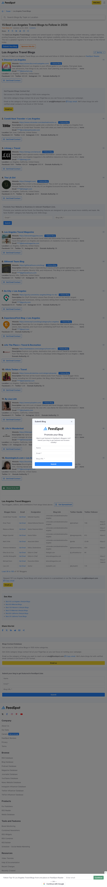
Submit (53, 464)
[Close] (71, 421)
